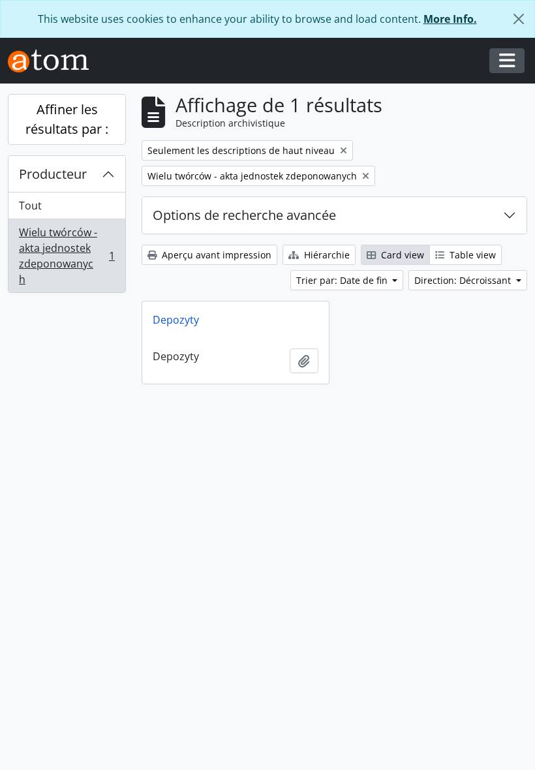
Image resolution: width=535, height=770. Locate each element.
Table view (471, 255)
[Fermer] (518, 19)
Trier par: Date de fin (343, 280)
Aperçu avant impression (215, 255)
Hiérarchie (325, 255)
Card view (401, 255)
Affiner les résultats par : (66, 119)
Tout (30, 205)
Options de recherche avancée (244, 215)
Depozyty (176, 320)
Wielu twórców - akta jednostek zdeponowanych (66, 255)
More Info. (450, 19)
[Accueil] (53, 61)
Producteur (53, 174)
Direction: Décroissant (463, 280)
